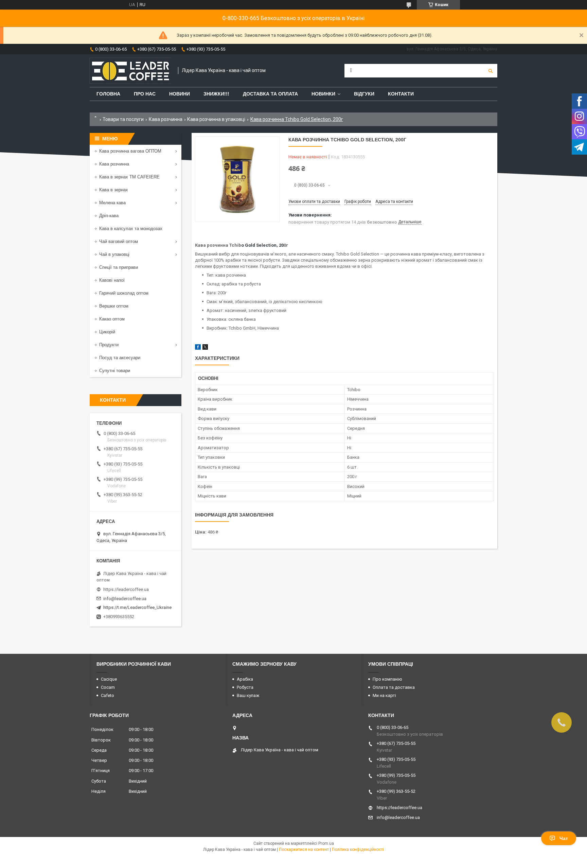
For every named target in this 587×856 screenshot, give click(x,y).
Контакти (401, 94)
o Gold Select (255, 245)
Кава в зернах (113, 189)
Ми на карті (384, 695)
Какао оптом (112, 318)
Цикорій (107, 331)
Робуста (245, 687)
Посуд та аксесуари (119, 357)
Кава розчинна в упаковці (216, 119)
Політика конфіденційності (358, 849)
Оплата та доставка (394, 687)
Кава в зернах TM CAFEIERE (129, 176)
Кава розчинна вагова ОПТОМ (130, 151)
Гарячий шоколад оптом (123, 293)
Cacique (109, 679)
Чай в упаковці (114, 254)
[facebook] (198, 348)
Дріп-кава (109, 215)
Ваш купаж (248, 695)
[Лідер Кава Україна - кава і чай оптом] (130, 71)
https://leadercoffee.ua (126, 589)
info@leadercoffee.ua (124, 598)
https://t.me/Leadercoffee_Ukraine (137, 607)
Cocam (108, 687)
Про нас (145, 94)
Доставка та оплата (270, 94)
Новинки (323, 94)
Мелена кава (112, 202)
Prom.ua (326, 843)
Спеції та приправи (118, 267)
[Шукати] (490, 70)
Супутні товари (114, 370)
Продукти (109, 344)
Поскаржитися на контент (304, 849)
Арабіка (245, 679)
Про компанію (387, 679)
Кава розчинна (165, 119)
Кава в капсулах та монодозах (130, 228)
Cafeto (107, 695)
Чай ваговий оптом (118, 241)
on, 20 (277, 245)
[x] (205, 348)
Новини (179, 94)
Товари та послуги (123, 119)
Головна (108, 94)
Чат (563, 838)
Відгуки (364, 94)
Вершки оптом (113, 306)
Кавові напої (112, 280)
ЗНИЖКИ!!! (216, 94)
